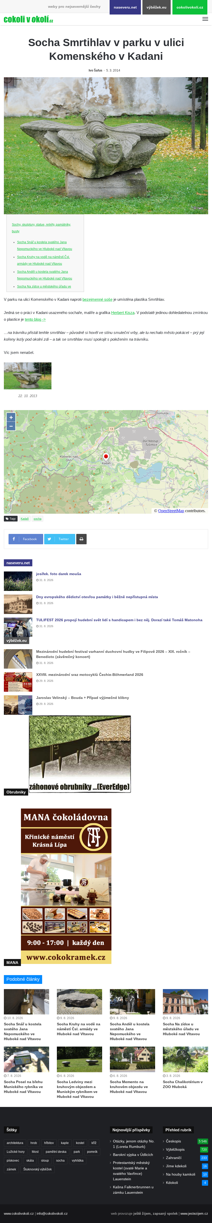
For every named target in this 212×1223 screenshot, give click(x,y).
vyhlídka (78, 1160)
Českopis (173, 1141)
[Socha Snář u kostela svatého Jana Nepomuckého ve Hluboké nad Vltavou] (26, 1002)
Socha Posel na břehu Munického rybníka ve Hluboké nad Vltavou (23, 1087)
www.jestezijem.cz (194, 1213)
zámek (11, 1169)
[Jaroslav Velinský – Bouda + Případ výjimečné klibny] (18, 705)
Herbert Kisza (122, 312)
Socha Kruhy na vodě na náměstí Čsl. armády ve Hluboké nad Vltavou (78, 1029)
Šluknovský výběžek (37, 1169)
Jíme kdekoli (176, 1166)
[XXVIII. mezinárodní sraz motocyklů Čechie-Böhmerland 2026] (18, 682)
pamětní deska (56, 1152)
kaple (65, 1143)
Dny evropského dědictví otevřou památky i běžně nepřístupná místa (97, 597)
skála (30, 1160)
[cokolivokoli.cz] (28, 19)
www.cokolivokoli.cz (19, 1213)
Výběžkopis (175, 1150)
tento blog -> (35, 319)
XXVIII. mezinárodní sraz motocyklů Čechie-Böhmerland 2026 (89, 675)
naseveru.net (125, 7)
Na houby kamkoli (180, 1174)
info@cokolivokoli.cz (52, 1213)
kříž (94, 1143)
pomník (92, 1152)
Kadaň (25, 518)
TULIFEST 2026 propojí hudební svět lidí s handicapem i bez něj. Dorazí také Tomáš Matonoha (119, 620)
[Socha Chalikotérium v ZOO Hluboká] (185, 1059)
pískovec (13, 1160)
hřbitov (49, 1143)
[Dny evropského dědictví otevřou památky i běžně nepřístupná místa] (18, 604)
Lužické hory (16, 1152)
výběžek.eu (156, 7)
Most (35, 1152)
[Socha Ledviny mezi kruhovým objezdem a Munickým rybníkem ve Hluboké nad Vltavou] (79, 1059)
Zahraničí (173, 1158)
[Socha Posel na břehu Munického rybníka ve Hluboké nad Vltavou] (26, 1059)
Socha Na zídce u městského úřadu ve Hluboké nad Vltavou (181, 1029)
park (77, 1152)
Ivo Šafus (95, 70)
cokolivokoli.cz (190, 7)
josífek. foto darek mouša (58, 574)
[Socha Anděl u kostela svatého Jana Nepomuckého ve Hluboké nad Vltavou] (132, 1002)
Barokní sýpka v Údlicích (133, 1155)
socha (37, 518)
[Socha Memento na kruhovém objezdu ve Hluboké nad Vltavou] (132, 1059)
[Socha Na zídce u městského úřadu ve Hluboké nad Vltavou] (185, 1002)
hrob (34, 1143)
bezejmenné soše (97, 299)
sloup (45, 1160)
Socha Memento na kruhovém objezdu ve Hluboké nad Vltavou (129, 1087)
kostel (80, 1143)
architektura (15, 1143)
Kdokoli (172, 1183)
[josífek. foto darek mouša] (18, 581)
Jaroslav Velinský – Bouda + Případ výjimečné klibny (82, 698)
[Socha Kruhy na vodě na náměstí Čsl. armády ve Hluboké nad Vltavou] (79, 1002)
